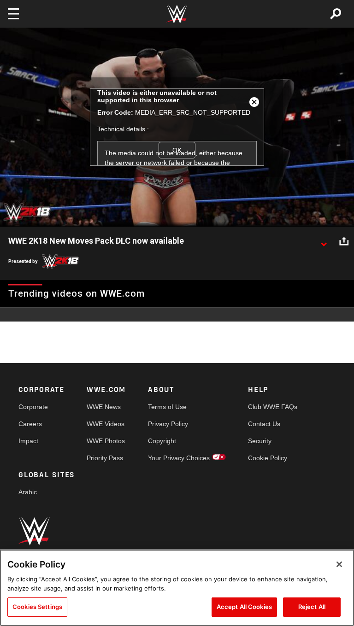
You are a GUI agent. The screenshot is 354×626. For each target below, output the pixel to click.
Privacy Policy (168, 423)
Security (259, 441)
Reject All (311, 606)
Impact (28, 441)
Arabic (27, 492)
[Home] (177, 14)
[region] (177, 588)
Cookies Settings (37, 606)
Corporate (33, 406)
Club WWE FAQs (272, 406)
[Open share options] (344, 241)
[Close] (339, 564)
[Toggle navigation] (13, 14)
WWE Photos (106, 441)
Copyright (162, 441)
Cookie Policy (267, 458)
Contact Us (264, 423)
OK (177, 150)
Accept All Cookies (244, 606)
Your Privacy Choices (179, 458)
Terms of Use (167, 406)
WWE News (104, 406)
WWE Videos (105, 423)
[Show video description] (323, 241)
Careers (30, 423)
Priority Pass (105, 458)
